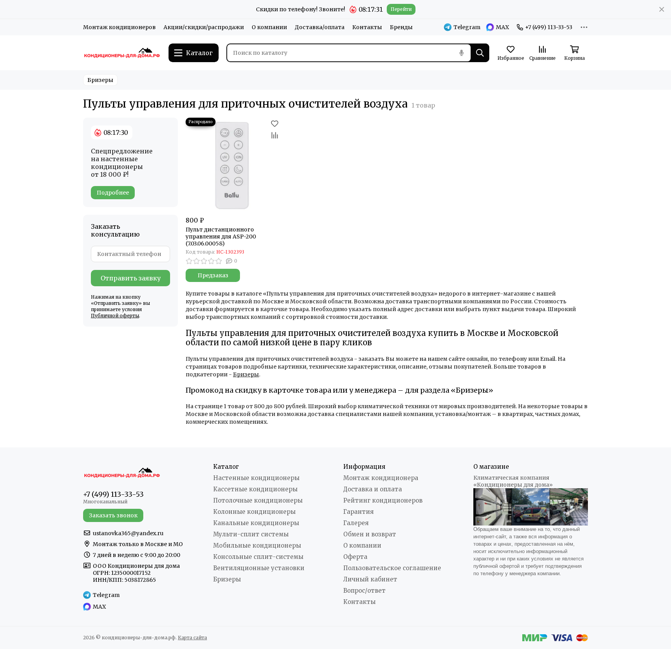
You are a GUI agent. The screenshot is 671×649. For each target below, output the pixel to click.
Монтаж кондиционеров (119, 27)
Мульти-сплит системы (251, 534)
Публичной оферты (115, 315)
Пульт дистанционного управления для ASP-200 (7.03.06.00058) (221, 236)
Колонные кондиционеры (254, 511)
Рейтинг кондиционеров (382, 500)
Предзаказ (213, 275)
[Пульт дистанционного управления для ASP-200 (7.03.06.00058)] (233, 165)
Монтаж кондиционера (380, 478)
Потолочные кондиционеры (257, 500)
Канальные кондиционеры (256, 523)
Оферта (355, 556)
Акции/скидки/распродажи (203, 27)
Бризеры (100, 80)
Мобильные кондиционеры (257, 545)
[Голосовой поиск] (461, 52)
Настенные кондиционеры (256, 478)
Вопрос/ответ (364, 590)
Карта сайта (192, 637)
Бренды (401, 27)
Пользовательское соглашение (392, 568)
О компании (269, 27)
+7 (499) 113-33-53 (548, 27)
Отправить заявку (131, 278)
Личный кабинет (370, 579)
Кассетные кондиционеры (255, 489)
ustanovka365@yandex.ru (128, 533)
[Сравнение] (274, 135)
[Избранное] (274, 123)
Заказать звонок (113, 515)
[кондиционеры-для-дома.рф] (122, 53)
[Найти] (480, 52)
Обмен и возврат (369, 534)
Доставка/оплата (319, 27)
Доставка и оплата (372, 489)
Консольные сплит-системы (258, 556)
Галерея (356, 523)
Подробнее (113, 192)
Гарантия (358, 511)
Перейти (401, 9)
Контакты (367, 27)
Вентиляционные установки (258, 568)
